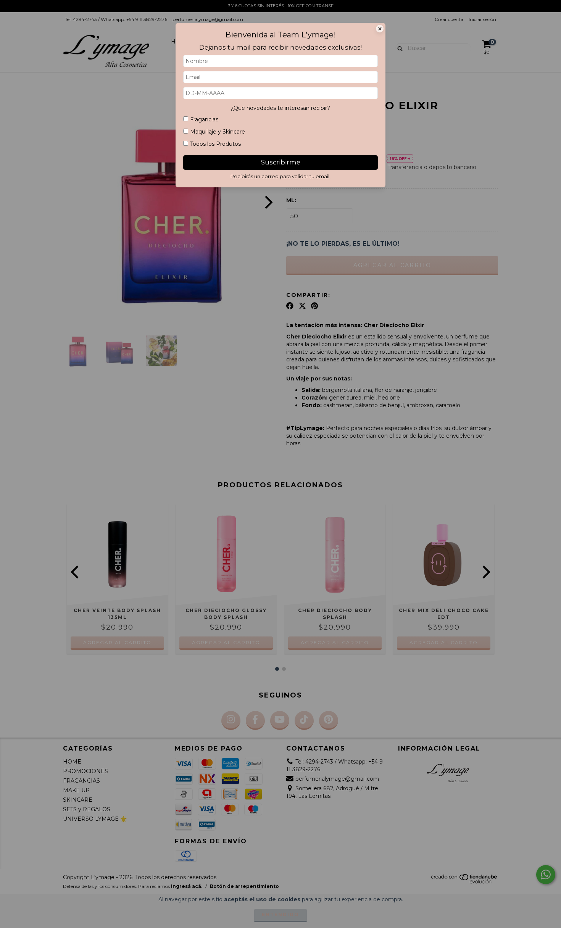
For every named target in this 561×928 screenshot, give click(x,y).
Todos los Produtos (215, 143)
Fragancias (204, 119)
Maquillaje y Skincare (217, 131)
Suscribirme (280, 162)
